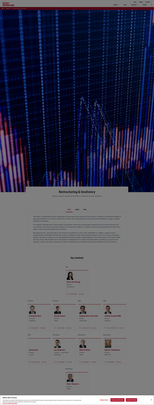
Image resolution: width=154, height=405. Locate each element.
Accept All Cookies (131, 400)
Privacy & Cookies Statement (10, 403)
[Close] (151, 400)
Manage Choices (104, 400)
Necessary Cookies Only (117, 400)
